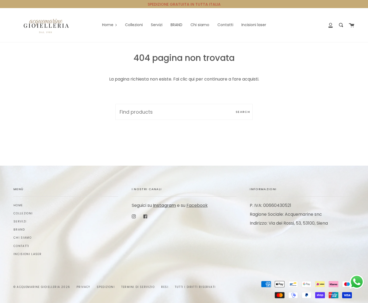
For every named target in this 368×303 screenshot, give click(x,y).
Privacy (83, 287)
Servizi (19, 222)
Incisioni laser (27, 254)
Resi (164, 287)
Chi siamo (22, 238)
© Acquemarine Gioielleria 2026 (41, 287)
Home (18, 205)
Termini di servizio (138, 287)
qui (192, 79)
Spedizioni (106, 287)
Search (243, 112)
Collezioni (23, 213)
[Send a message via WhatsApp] (356, 281)
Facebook (197, 205)
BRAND (19, 230)
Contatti (21, 246)
